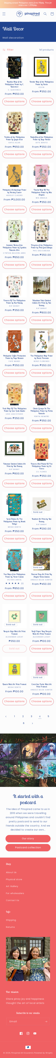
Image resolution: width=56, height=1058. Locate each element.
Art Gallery (12, 886)
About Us (11, 872)
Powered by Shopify (43, 1053)
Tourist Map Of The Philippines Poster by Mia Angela (41, 192)
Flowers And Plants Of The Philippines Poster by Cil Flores (42, 466)
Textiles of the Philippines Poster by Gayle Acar (14, 138)
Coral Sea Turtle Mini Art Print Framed (42, 685)
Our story (28, 838)
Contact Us (12, 900)
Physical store (14, 879)
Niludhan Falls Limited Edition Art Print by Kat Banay (41, 303)
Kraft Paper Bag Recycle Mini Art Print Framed (42, 632)
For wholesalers (15, 893)
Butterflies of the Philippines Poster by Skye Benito (41, 138)
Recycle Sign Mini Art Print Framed (14, 632)
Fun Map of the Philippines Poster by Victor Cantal (14, 575)
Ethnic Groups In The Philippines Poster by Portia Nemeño (41, 411)
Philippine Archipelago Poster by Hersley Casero (14, 191)
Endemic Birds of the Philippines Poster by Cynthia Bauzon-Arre (14, 247)
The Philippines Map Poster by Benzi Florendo (41, 357)
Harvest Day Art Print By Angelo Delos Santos (41, 575)
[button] (3, 13)
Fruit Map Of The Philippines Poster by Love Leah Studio (14, 409)
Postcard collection (28, 847)
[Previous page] (6, 716)
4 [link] (40, 716)
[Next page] (32, 723)
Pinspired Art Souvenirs (22, 1053)
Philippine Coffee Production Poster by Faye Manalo (14, 357)
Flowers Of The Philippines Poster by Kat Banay (14, 301)
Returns (10, 927)
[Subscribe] (46, 1021)
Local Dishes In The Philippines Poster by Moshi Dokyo (14, 521)
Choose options (14, 101)
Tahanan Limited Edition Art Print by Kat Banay (14, 465)
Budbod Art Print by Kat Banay (41, 520)
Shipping (11, 920)
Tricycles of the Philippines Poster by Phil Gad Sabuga (41, 246)
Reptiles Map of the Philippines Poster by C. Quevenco (14, 84)
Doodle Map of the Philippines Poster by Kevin (41, 83)
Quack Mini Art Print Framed (14, 684)
